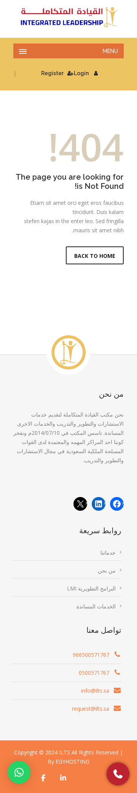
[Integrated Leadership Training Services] (68, 17)
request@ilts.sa (90, 708)
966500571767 (91, 654)
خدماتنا (108, 552)
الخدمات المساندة (96, 606)
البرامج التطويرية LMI (91, 588)
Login (81, 73)
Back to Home (94, 255)
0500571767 (94, 672)
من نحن (107, 570)
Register (52, 73)
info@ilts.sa (95, 690)
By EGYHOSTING (68, 761)
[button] (19, 772)
